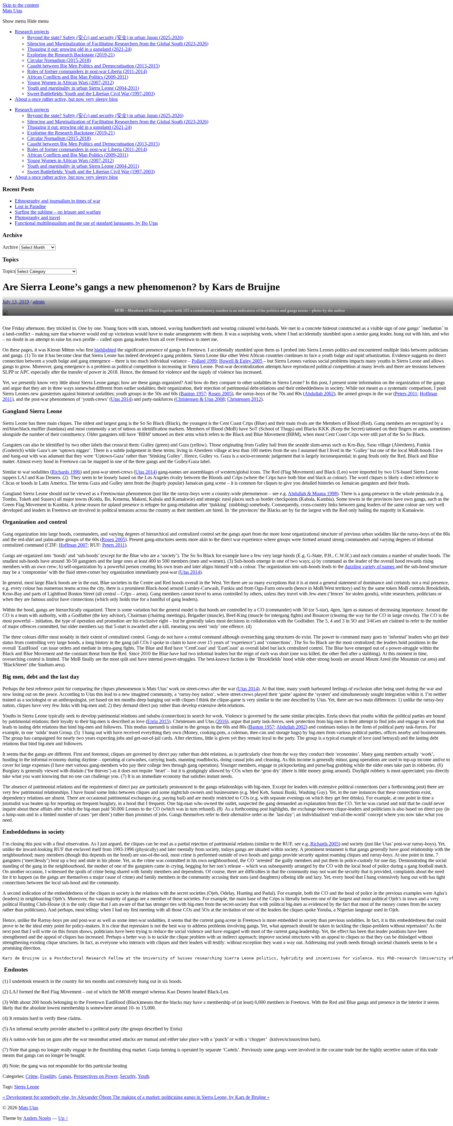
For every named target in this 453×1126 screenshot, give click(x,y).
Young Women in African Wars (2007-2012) (70, 82)
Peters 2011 (406, 393)
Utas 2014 (121, 399)
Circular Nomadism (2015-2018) (59, 60)
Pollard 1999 (204, 361)
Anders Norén (37, 1118)
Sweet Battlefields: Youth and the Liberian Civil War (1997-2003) (91, 93)
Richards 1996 (66, 472)
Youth (143, 1076)
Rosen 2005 (220, 393)
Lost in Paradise (30, 206)
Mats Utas (12, 10)
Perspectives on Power (95, 1076)
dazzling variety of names (370, 566)
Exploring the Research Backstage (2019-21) (71, 54)
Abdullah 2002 (319, 393)
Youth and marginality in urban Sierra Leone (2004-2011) (83, 88)
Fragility (48, 1076)
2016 (222, 721)
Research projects (32, 31)
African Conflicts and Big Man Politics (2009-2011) (77, 77)
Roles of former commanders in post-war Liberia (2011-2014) (87, 71)
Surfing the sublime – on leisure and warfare (58, 212)
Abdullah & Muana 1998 (312, 493)
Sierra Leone (26, 1086)
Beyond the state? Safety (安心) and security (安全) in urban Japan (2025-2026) (105, 37)
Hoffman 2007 (73, 545)
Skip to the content (20, 5)
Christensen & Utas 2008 (200, 399)
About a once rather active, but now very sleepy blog (66, 99)
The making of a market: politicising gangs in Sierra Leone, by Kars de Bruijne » (191, 1097)
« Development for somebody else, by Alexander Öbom (57, 1097)
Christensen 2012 (244, 399)
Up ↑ (63, 1118)
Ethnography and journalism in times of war (57, 200)
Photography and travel (37, 217)
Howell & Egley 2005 (241, 361)
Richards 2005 (324, 843)
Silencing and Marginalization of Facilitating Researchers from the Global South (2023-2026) (117, 43)
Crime (32, 1076)
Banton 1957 (193, 393)
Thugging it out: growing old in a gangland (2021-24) (79, 49)
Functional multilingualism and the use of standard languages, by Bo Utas (86, 223)
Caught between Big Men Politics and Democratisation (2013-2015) (93, 65)
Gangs (65, 1076)
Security (128, 1076)
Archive (10, 247)
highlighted (105, 349)
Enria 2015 (158, 721)
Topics (8, 271)
